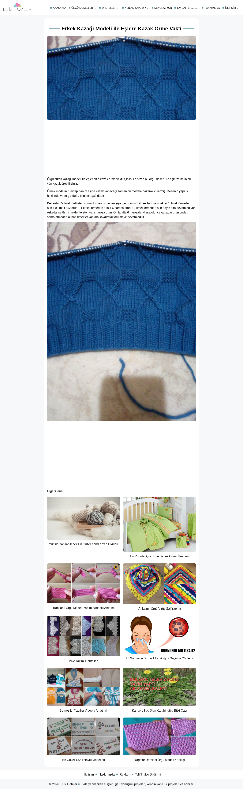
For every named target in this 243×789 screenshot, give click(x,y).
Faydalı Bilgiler (188, 7)
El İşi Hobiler (68, 784)
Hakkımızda (212, 7)
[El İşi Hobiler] (17, 10)
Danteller (109, 7)
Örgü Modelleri (82, 7)
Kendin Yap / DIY (135, 7)
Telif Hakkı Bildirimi (148, 774)
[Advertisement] (121, 147)
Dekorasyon (163, 7)
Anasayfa (59, 7)
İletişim (230, 7)
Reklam (125, 774)
